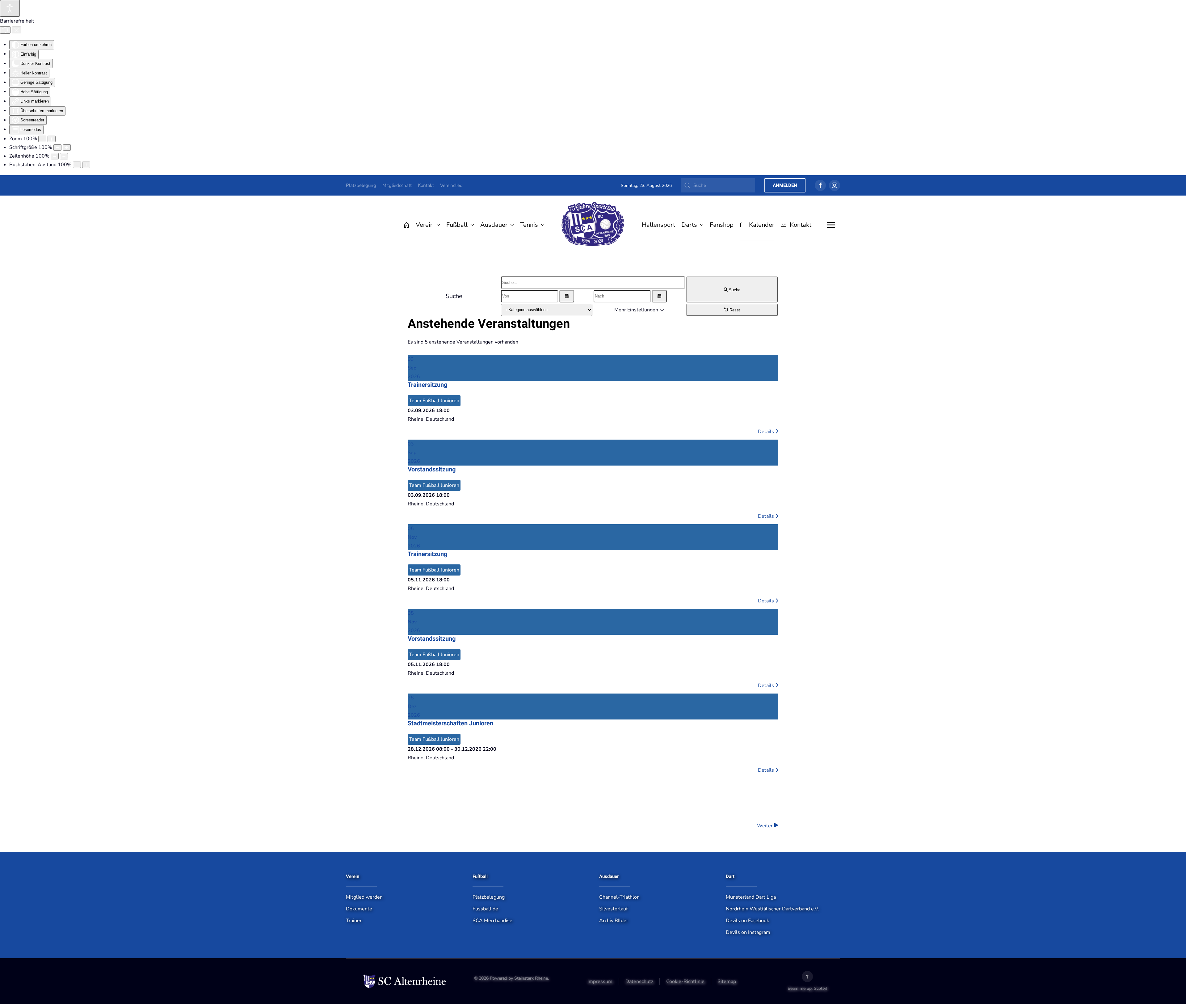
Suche (734, 290)
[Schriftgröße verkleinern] (57, 147)
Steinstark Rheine (531, 978)
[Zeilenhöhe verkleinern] (55, 156)
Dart (730, 876)
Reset (734, 310)
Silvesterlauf (613, 908)
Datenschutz (639, 981)
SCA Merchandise (492, 920)
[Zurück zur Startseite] (593, 225)
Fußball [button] (457, 225)
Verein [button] (425, 225)
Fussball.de (485, 908)
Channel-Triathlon (619, 897)
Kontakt (426, 185)
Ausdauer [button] (493, 225)
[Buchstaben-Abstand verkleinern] (77, 165)
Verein (352, 876)
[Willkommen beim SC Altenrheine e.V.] (406, 225)
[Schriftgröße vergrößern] (67, 147)
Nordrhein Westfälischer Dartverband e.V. (772, 908)
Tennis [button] (529, 225)
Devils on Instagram (748, 932)
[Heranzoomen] (52, 139)
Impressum (599, 981)
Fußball (480, 876)
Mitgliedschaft (397, 185)
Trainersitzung (427, 384)
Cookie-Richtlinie (685, 981)
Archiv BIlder (613, 920)
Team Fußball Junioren (434, 400)
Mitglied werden (364, 897)
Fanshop (722, 225)
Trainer (354, 920)
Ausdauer (609, 876)
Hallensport (658, 225)
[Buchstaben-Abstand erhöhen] (86, 165)
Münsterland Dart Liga (751, 897)
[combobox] (718, 185)
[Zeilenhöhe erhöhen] (64, 156)
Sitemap (726, 981)
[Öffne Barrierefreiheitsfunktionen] (10, 8)
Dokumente (359, 908)
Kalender (761, 225)
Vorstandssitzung (432, 469)
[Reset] (5, 30)
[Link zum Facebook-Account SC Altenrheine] (820, 185)
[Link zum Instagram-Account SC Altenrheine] (834, 185)
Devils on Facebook (747, 920)
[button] (831, 225)
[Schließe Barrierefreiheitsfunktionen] (16, 30)
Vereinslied (451, 185)
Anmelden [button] (785, 185)
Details (766, 431)
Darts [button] (689, 225)
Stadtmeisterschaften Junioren (450, 723)
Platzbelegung (361, 185)
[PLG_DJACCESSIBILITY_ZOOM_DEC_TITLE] (42, 139)
